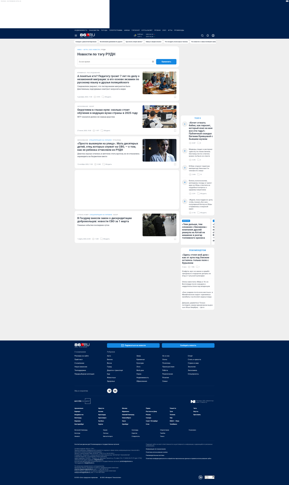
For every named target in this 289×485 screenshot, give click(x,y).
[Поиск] (202, 35)
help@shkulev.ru (89, 463)
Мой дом (140, 370)
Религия (165, 378)
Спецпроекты (193, 374)
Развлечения (167, 374)
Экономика (192, 370)
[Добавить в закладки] (175, 97)
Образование (141, 381)
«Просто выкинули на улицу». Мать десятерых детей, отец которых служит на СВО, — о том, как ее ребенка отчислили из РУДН (107, 146)
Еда (108, 374)
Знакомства (94, 30)
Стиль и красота (194, 359)
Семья (164, 381)
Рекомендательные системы (155, 455)
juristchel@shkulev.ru (126, 461)
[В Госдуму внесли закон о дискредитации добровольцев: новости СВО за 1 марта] (159, 225)
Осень (164, 359)
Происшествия (168, 367)
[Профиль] (213, 35)
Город (109, 367)
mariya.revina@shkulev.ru (82, 472)
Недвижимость (81, 30)
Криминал (140, 359)
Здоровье (111, 381)
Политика (166, 363)
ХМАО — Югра (82, 49)
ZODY (164, 30)
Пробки (157, 30)
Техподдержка (80, 370)
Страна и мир (193, 363)
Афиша (127, 30)
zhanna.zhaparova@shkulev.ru (84, 469)
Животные (111, 378)
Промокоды (179, 30)
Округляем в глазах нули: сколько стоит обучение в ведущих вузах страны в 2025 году (107, 111)
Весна (109, 363)
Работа (165, 370)
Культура (140, 363)
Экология (192, 367)
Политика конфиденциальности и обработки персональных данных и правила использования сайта (178, 458)
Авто (109, 356)
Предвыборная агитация (84, 374)
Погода (104, 30)
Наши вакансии (81, 367)
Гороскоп (136, 30)
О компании (79, 363)
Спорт (190, 356)
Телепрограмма (115, 30)
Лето (138, 367)
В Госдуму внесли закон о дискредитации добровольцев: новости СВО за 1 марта (104, 220)
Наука (138, 374)
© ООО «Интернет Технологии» (110, 477)
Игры (170, 30)
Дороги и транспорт (115, 370)
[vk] (115, 391)
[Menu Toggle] (76, 35)
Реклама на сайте (82, 356)
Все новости (94, 49)
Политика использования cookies (157, 452)
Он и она (165, 356)
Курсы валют (147, 30)
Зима (138, 356)
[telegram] (109, 391)
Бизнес (110, 359)
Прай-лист (79, 359)
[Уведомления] (207, 35)
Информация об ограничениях (156, 449)
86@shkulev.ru (98, 460)
